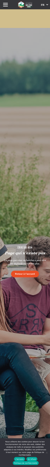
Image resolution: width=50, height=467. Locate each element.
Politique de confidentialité (25, 463)
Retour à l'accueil (25, 274)
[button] (44, 5)
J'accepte (19, 459)
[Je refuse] (46, 452)
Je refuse (32, 459)
